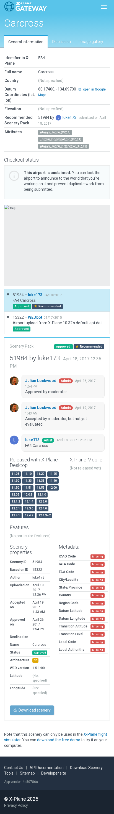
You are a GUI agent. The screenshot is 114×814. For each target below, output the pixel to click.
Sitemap (27, 773)
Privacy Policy (16, 805)
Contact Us (13, 767)
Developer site (53, 773)
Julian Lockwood (41, 380)
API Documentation (47, 767)
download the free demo (58, 740)
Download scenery (34, 710)
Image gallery (91, 41)
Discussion (61, 41)
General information (25, 42)
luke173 (70, 117)
